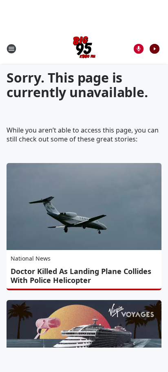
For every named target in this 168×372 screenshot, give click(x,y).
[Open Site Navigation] (11, 49)
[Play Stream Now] (154, 49)
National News (31, 258)
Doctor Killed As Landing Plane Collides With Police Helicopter (81, 276)
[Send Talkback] (139, 49)
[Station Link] (84, 48)
